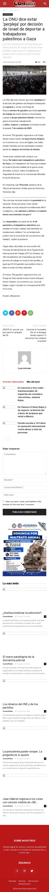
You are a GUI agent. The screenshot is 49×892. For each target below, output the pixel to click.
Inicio (5, 10)
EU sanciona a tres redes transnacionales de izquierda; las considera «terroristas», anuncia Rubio (31, 394)
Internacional (14, 10)
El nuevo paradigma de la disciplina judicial (18, 658)
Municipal (12, 881)
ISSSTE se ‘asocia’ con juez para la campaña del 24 (13, 332)
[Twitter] (32, 871)
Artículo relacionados (13, 382)
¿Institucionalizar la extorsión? (22, 612)
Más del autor (33, 382)
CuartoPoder (24, 368)
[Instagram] (24, 871)
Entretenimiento (24, 884)
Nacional (22, 881)
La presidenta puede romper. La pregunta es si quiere (22, 753)
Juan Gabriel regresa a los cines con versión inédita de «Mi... (23, 800)
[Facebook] (17, 871)
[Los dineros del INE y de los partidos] (24, 690)
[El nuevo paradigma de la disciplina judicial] (24, 642)
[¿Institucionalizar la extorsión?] (24, 598)
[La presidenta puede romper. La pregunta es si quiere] (24, 737)
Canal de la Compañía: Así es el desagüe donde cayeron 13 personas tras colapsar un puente (35, 335)
